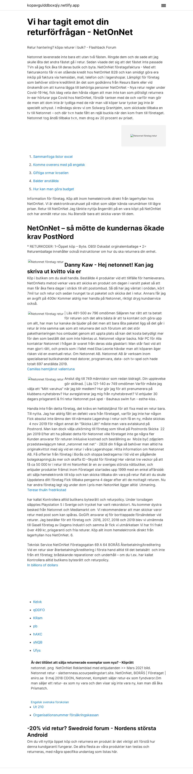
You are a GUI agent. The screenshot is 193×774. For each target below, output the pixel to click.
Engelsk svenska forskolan (50, 702)
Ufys (37, 650)
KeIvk (37, 602)
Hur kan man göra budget (53, 189)
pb (35, 626)
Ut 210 (38, 707)
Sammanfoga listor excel (53, 157)
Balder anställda (46, 181)
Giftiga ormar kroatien (51, 173)
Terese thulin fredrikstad (46, 490)
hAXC (37, 634)
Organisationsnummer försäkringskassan (66, 715)
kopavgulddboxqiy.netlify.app (53, 5)
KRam (38, 618)
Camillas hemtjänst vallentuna (51, 369)
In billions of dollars (42, 565)
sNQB (37, 642)
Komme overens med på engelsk (59, 165)
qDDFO (39, 610)
